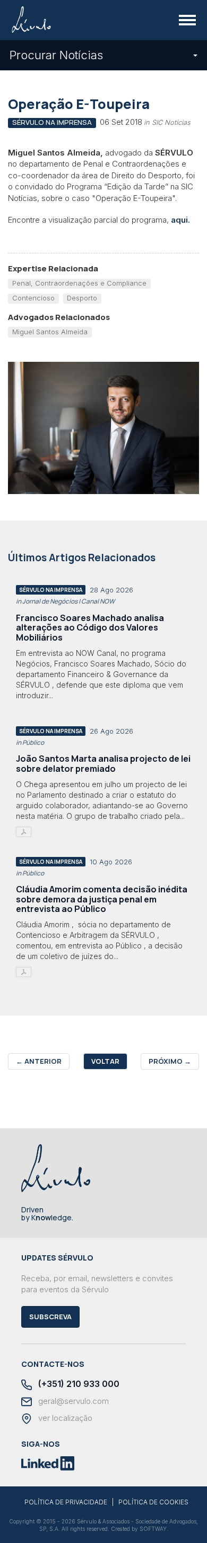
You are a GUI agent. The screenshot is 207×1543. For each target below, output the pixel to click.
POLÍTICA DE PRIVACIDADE (65, 1502)
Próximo (170, 1061)
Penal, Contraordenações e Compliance (79, 283)
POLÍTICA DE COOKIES (153, 1502)
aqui (179, 220)
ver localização (64, 1418)
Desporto (82, 298)
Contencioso (33, 298)
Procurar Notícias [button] (56, 55)
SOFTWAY (153, 1529)
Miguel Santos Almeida (50, 331)
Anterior (39, 1061)
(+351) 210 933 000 (77, 1384)
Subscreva (50, 1316)
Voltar (105, 1061)
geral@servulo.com (72, 1401)
